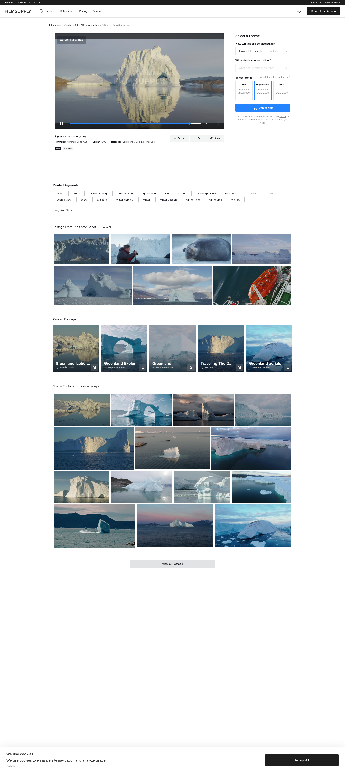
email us (242, 119)
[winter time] (193, 199)
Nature (69, 210)
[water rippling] (124, 199)
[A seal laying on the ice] (201, 249)
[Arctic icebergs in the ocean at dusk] (175, 526)
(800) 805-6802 (332, 2)
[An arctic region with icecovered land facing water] (82, 410)
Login (299, 11)
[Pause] (61, 124)
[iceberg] (182, 193)
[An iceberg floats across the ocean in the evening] (172, 448)
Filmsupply (24, 2)
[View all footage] (90, 386)
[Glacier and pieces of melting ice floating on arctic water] (263, 410)
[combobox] (263, 68)
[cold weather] (126, 193)
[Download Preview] (84, 259)
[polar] (270, 193)
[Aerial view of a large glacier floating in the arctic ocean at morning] (94, 448)
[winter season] (168, 199)
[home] (20, 11)
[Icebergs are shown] (93, 285)
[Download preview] (85, 421)
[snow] (84, 199)
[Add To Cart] (104, 259)
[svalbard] (102, 199)
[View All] (107, 227)
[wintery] (235, 199)
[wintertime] (215, 199)
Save (95, 259)
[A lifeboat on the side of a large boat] (252, 285)
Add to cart (266, 107)
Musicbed (10, 2)
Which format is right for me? (275, 77)
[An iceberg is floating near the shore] (141, 487)
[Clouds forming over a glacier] (172, 285)
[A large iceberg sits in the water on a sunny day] (81, 487)
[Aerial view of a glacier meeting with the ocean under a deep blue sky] (261, 487)
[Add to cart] (105, 421)
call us (283, 116)
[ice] (167, 193)
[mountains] (231, 193)
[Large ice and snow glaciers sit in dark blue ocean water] (251, 448)
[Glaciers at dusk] (261, 249)
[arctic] (77, 193)
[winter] (60, 193)
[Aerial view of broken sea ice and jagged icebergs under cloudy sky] (253, 526)
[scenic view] (64, 199)
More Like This (73, 40)
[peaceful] (252, 193)
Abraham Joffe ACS (74, 25)
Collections (66, 11)
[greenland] (149, 193)
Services (98, 11)
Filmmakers (55, 25)
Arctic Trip (93, 25)
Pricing (83, 11)
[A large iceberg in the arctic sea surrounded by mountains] (94, 526)
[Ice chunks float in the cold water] (202, 487)
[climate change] (99, 193)
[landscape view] (206, 193)
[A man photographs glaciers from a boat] (140, 249)
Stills (36, 2)
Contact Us (316, 2)
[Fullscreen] (217, 124)
